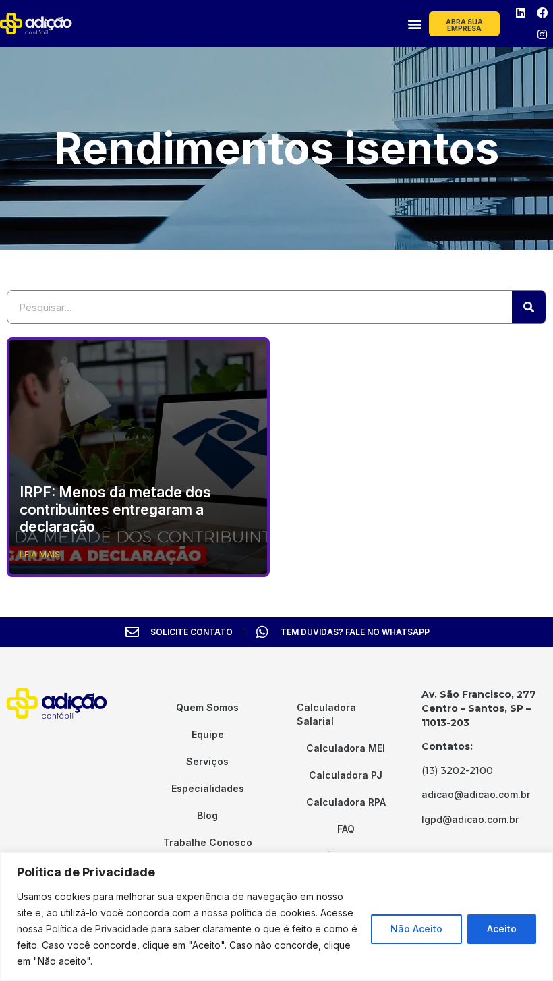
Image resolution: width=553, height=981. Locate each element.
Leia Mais (40, 554)
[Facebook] (542, 13)
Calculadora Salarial (326, 714)
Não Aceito (416, 928)
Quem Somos (207, 707)
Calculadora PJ (345, 775)
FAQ (346, 829)
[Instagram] (542, 34)
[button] (414, 24)
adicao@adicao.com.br (475, 794)
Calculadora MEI (345, 748)
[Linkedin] (520, 13)
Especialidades (207, 788)
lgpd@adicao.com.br (470, 819)
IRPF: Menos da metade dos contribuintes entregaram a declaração (115, 509)
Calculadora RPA (346, 802)
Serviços (207, 761)
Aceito (502, 928)
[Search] (529, 307)
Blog (207, 815)
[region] (276, 916)
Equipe (208, 734)
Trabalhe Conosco (207, 842)
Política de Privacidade (97, 928)
